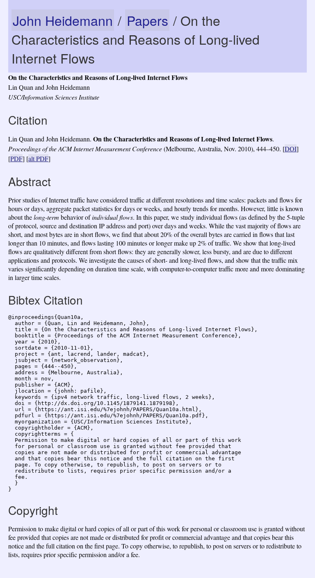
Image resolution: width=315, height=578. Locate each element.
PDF (16, 158)
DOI (291, 148)
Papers (147, 20)
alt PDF (38, 158)
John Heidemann (63, 20)
